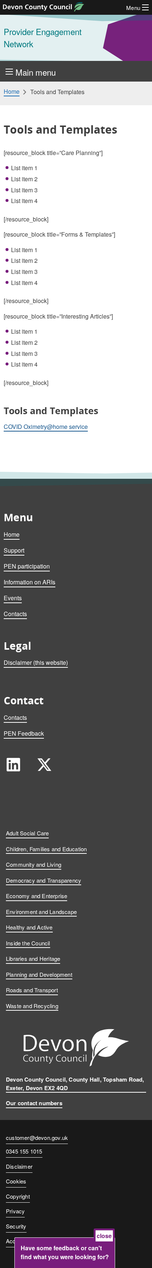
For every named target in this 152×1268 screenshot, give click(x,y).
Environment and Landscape (41, 911)
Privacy (15, 1211)
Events (13, 598)
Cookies (16, 1181)
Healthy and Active (29, 927)
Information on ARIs (29, 582)
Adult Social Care (27, 833)
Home (12, 91)
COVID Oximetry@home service (46, 426)
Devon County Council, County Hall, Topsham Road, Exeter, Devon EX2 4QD (75, 1083)
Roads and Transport (32, 990)
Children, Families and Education (46, 849)
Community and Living (33, 864)
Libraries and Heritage (33, 958)
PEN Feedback (24, 733)
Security (16, 1226)
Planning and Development (39, 974)
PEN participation (27, 566)
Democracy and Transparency (43, 880)
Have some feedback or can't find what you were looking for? (65, 1252)
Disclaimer (19, 1166)
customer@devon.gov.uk (37, 1137)
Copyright (18, 1196)
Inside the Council (28, 943)
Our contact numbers (34, 1103)
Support (14, 550)
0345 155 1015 (24, 1151)
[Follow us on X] (44, 764)
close (104, 1235)
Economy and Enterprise (36, 896)
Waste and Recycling (32, 1006)
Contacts (15, 613)
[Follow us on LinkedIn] (13, 764)
